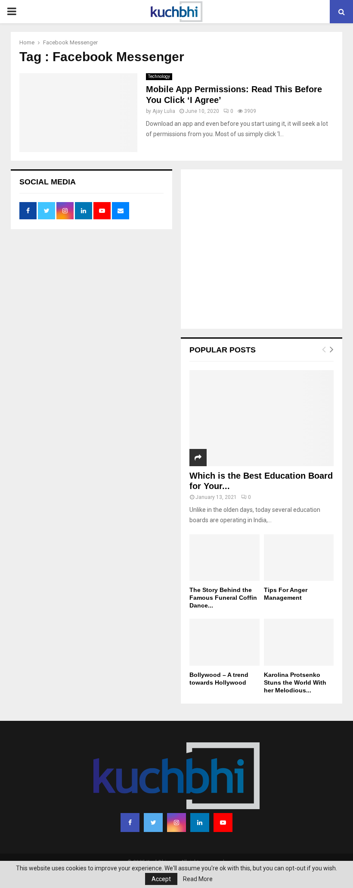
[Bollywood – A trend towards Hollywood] (224, 642)
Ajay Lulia (163, 111)
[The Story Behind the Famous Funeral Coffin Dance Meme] (224, 557)
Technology (159, 76)
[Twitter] (153, 822)
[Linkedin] (199, 822)
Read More (198, 879)
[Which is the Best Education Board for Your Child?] (261, 418)
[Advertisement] (261, 250)
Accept (161, 879)
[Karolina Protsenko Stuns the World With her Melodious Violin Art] (299, 642)
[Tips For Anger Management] (299, 557)
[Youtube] (223, 822)
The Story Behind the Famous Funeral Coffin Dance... (223, 597)
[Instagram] (176, 822)
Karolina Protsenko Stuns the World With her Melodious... (295, 682)
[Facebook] (130, 822)
